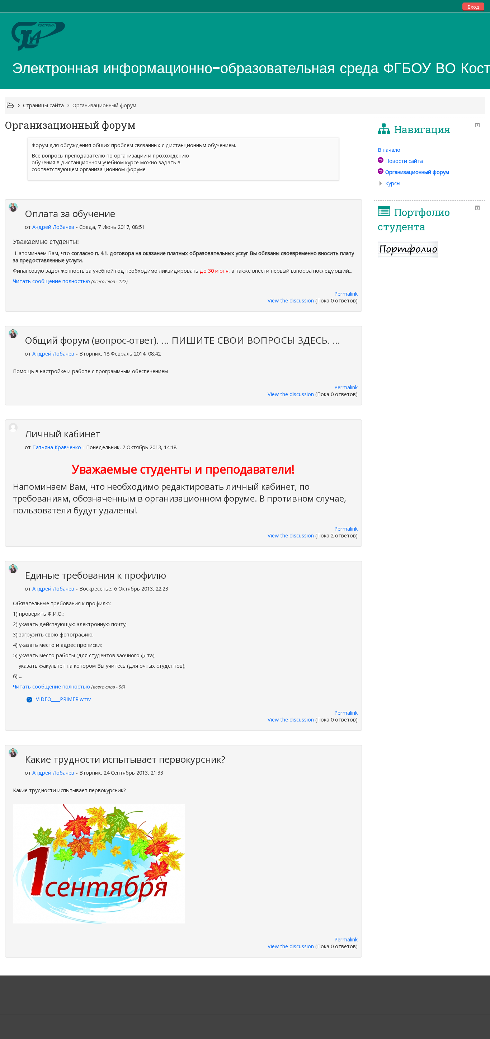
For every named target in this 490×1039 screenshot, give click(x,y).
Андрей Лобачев (53, 227)
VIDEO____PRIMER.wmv (63, 699)
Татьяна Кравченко (56, 447)
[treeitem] (429, 150)
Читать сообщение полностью (51, 281)
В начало (389, 149)
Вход (473, 7)
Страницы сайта (43, 105)
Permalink (346, 293)
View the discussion (291, 300)
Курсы (392, 183)
